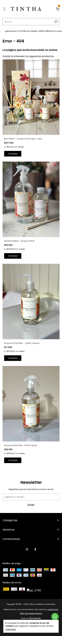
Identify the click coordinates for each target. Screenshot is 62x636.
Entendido (11, 629)
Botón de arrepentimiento (31, 613)
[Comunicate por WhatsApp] (55, 616)
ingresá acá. (53, 609)
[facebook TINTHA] (35, 549)
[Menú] (5, 9)
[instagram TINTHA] (27, 549)
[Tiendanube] (31, 618)
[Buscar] (56, 21)
